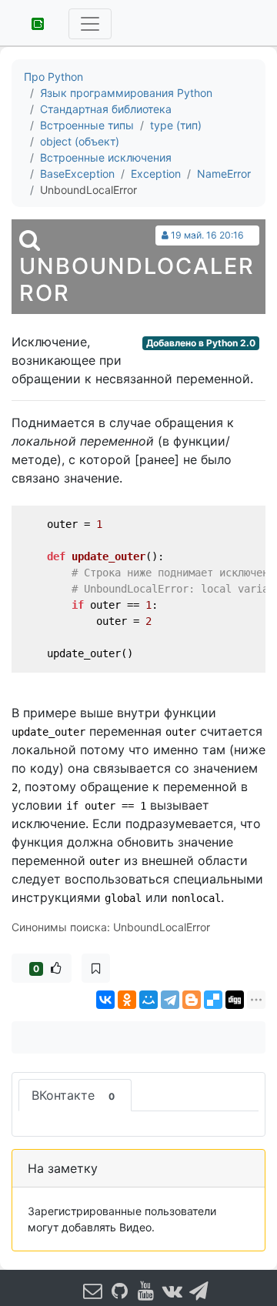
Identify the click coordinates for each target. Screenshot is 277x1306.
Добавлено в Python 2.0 (200, 343)
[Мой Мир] (148, 999)
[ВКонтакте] (105, 999)
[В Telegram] (199, 1290)
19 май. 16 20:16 (207, 235)
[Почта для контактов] (93, 1290)
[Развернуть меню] (90, 23)
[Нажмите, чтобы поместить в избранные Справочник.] (96, 968)
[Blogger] (191, 999)
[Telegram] (170, 999)
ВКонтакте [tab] (73, 1095)
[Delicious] (213, 999)
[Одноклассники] (127, 999)
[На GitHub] (119, 1290)
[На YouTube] (146, 1290)
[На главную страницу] (32, 22)
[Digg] (234, 999)
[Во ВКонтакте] (172, 1290)
